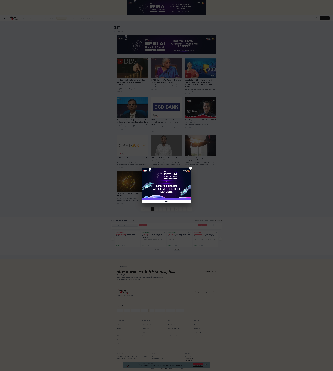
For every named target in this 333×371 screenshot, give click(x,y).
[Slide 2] (167, 201)
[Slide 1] (166, 201)
